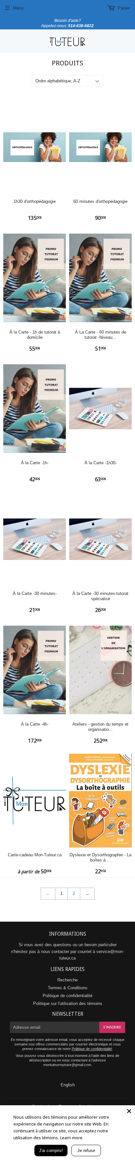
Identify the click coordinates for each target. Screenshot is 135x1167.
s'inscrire (112, 1027)
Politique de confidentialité (67, 995)
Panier (123, 8)
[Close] (129, 1111)
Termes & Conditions (67, 987)
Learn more (71, 1138)
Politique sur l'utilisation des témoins (67, 1003)
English (68, 1084)
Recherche (67, 980)
